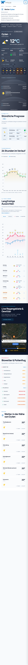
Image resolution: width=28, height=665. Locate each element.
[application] (14, 175)
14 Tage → (13, 64)
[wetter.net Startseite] (6, 2)
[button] (5, 134)
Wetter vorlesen (19, 31)
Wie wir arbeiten (5, 213)
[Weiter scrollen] (25, 134)
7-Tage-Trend (5, 64)
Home (2, 6)
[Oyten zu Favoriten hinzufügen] (10, 34)
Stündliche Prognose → (8, 66)
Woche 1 (4, 216)
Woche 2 (10, 216)
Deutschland (8, 6)
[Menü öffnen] (25, 2)
